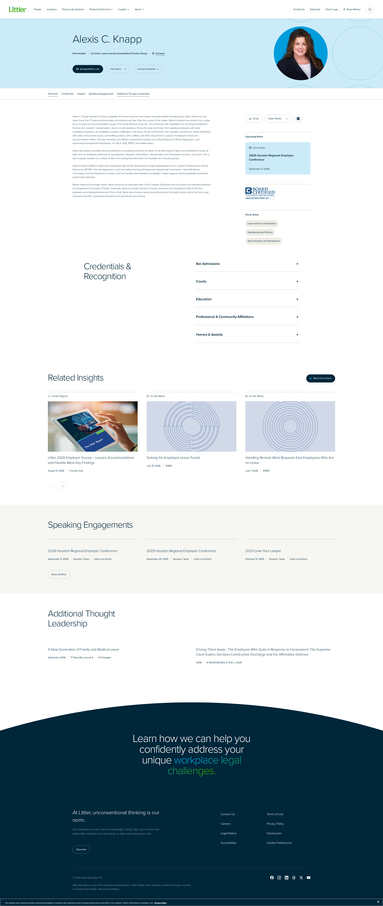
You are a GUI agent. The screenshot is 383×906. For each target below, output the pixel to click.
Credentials (67, 93)
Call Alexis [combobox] (115, 69)
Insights (81, 93)
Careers (226, 824)
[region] (191, 902)
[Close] (378, 902)
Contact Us (228, 814)
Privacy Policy (275, 824)
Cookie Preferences (279, 843)
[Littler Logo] (18, 9)
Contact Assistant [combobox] (146, 69)
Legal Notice (229, 833)
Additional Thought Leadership (133, 93)
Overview (53, 93)
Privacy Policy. (160, 903)
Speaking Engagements (101, 93)
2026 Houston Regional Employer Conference (271, 157)
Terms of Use (275, 814)
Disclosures (274, 833)
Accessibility (228, 843)
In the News (157, 396)
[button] (272, 877)
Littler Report (59, 396)
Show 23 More (58, 574)
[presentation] (93, 426)
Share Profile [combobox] (274, 118)
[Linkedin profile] (298, 119)
